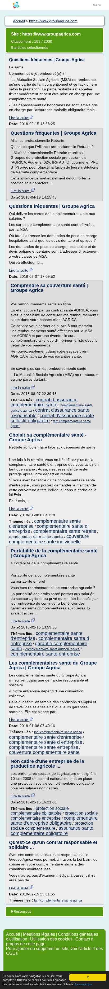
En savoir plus (83, 984)
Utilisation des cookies (51, 939)
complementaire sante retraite (64, 531)
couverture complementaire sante (44, 752)
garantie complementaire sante (49, 646)
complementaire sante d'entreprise (45, 737)
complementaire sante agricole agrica (36, 537)
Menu (97, 5)
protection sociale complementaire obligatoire (40, 810)
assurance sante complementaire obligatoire (52, 830)
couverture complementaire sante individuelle (49, 539)
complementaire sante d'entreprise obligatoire (54, 820)
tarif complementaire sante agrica (58, 732)
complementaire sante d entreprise (45, 742)
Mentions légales (39, 934)
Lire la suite (19, 118)
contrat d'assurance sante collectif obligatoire (52, 418)
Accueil (13, 934)
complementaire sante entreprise (45, 654)
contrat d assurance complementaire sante (44, 402)
